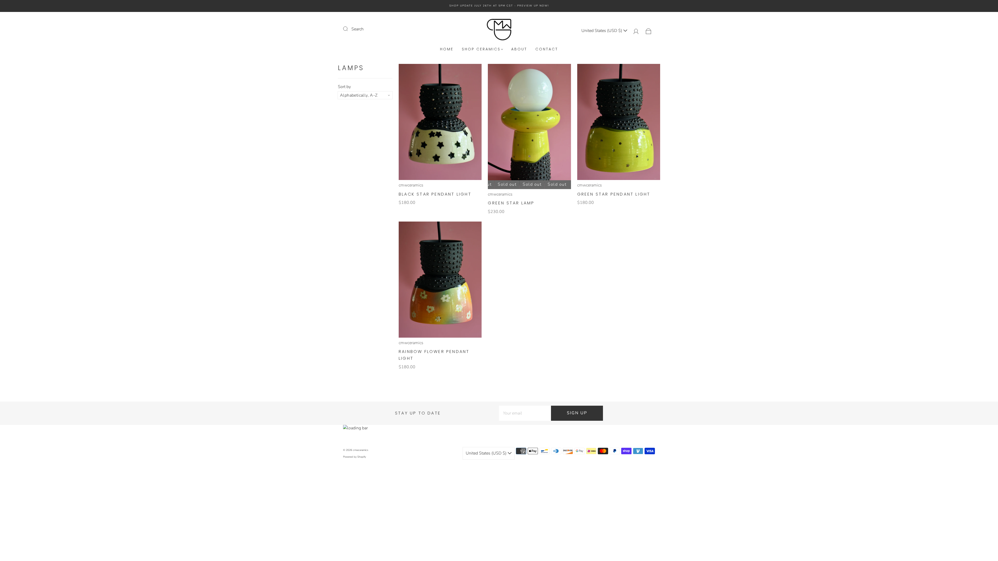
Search (357, 29)
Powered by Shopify (354, 457)
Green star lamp (511, 203)
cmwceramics (411, 185)
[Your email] (525, 413)
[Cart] (648, 30)
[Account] (636, 30)
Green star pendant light (614, 194)
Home (447, 49)
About (519, 49)
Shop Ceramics (481, 49)
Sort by (344, 87)
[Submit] (348, 28)
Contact (546, 49)
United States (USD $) (602, 31)
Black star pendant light (435, 194)
